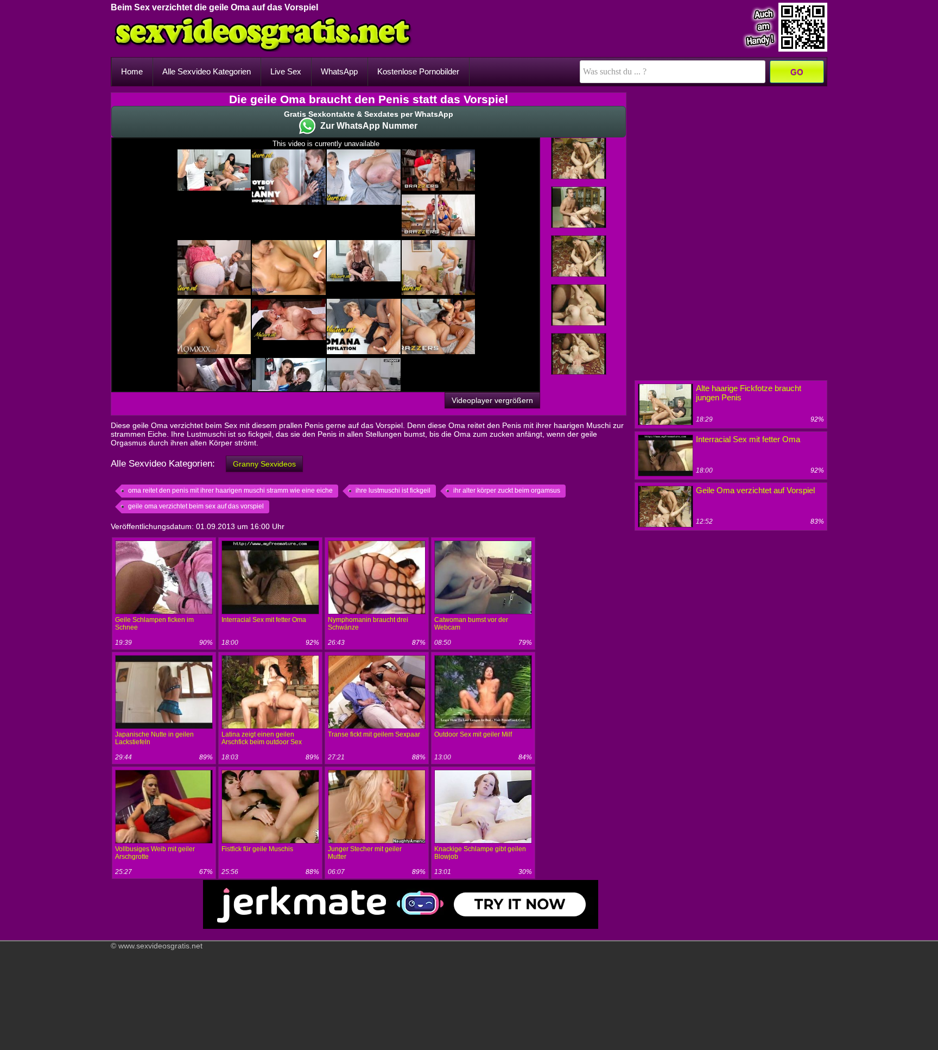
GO (796, 72)
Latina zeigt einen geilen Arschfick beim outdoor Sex (261, 738)
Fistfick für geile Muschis (257, 849)
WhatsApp (339, 71)
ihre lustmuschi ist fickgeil (393, 490)
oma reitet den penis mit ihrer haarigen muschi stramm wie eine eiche (230, 490)
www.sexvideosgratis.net (160, 945)
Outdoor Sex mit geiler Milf (473, 734)
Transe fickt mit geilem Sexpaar (374, 734)
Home (132, 71)
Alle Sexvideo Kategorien (206, 71)
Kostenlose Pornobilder (418, 71)
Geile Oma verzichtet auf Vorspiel (755, 490)
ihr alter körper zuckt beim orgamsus (506, 490)
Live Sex (285, 71)
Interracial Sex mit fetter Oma (263, 620)
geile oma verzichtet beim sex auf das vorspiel (196, 506)
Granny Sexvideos (264, 464)
